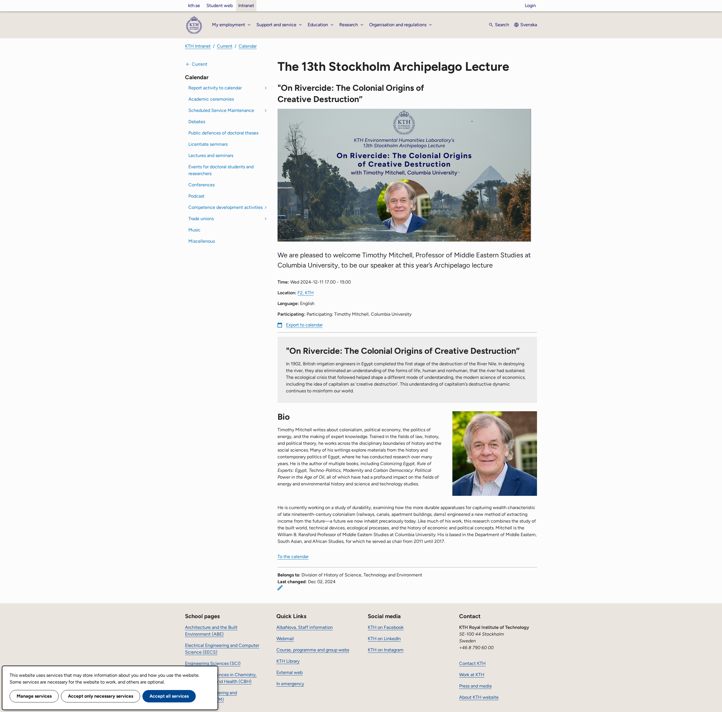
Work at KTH (471, 674)
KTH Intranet (198, 46)
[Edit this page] (280, 587)
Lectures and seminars (210, 155)
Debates (196, 121)
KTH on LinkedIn (384, 638)
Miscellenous (201, 241)
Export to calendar (304, 325)
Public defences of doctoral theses (223, 133)
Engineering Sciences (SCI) (213, 663)
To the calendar (293, 556)
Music (194, 230)
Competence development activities (225, 207)
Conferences (201, 184)
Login (530, 5)
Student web (219, 5)
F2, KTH (306, 292)
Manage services (34, 696)
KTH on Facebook (386, 627)
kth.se (194, 5)
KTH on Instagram (386, 650)
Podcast (196, 196)
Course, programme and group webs (312, 650)
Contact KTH (472, 663)
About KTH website (479, 697)
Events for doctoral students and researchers (221, 170)
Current (224, 46)
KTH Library (288, 661)
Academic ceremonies (211, 99)
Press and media (475, 686)
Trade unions (201, 218)
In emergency (290, 683)
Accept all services (169, 696)
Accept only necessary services (100, 696)
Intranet (246, 5)
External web (289, 672)
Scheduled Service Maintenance (221, 110)
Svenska (528, 24)
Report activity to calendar (215, 87)
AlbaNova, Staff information (304, 627)
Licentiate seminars (208, 144)
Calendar (248, 46)
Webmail (285, 638)
